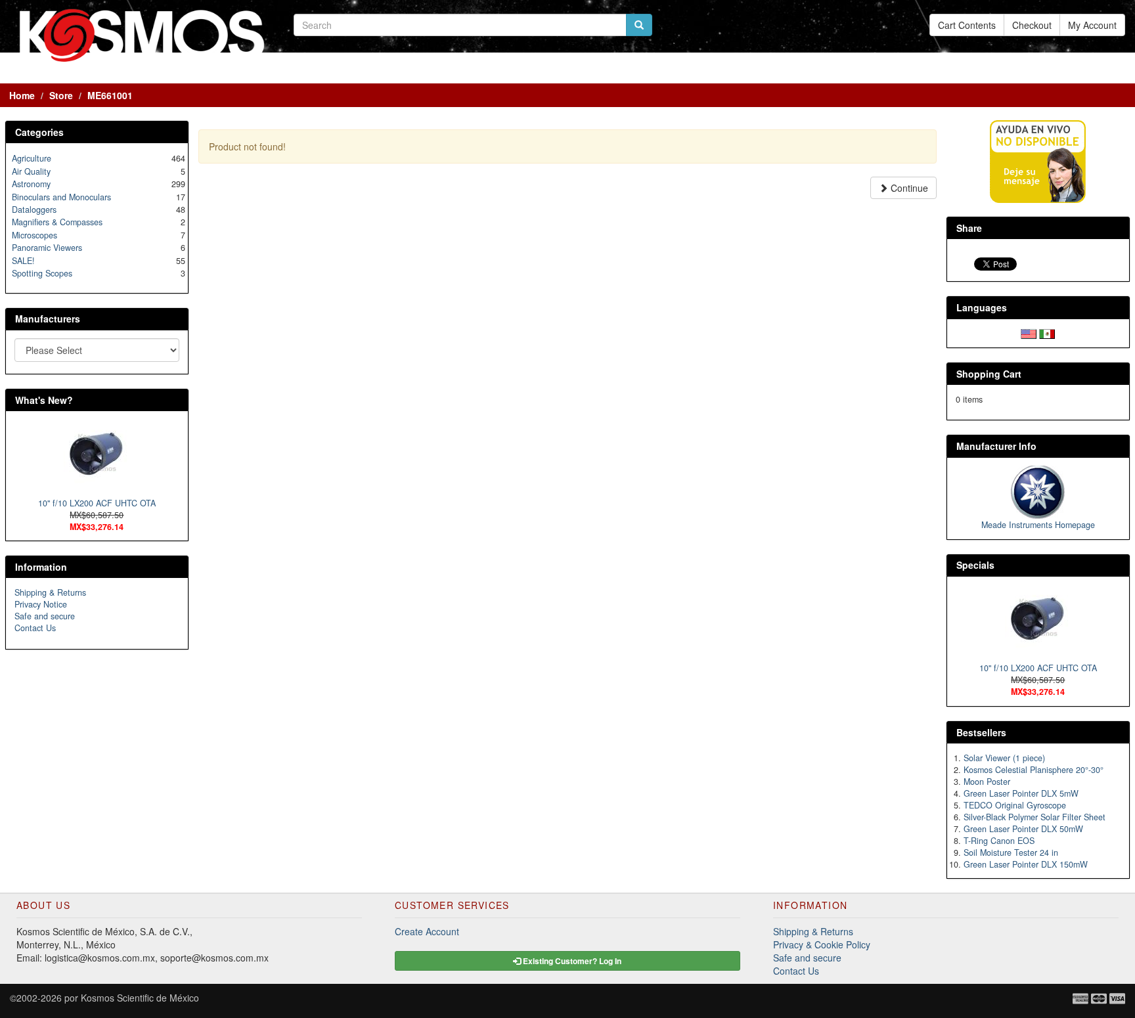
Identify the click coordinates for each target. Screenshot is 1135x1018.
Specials (975, 564)
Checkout (1032, 25)
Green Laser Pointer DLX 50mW (1023, 829)
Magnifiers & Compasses (57, 222)
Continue (908, 187)
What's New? (44, 400)
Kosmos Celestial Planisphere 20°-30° (1033, 770)
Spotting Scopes (42, 273)
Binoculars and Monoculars (61, 197)
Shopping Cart (988, 373)
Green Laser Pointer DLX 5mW (1021, 793)
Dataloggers (34, 209)
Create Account (427, 931)
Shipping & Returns (50, 592)
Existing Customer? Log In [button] (571, 961)
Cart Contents (967, 25)
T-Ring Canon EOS (999, 841)
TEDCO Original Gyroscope (1015, 805)
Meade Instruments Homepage (1038, 525)
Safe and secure (44, 616)
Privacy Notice (40, 604)
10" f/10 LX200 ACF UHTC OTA (97, 503)
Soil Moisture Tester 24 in (1011, 852)
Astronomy (31, 184)
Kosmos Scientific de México (140, 997)
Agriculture (31, 158)
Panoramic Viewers (47, 248)
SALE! (23, 261)
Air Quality (31, 171)
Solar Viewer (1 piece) (1004, 758)
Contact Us (35, 628)
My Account (1092, 25)
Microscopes (34, 235)
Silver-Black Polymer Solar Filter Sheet (1034, 817)
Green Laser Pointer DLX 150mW (1026, 864)
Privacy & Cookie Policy (821, 944)
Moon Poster (987, 781)
